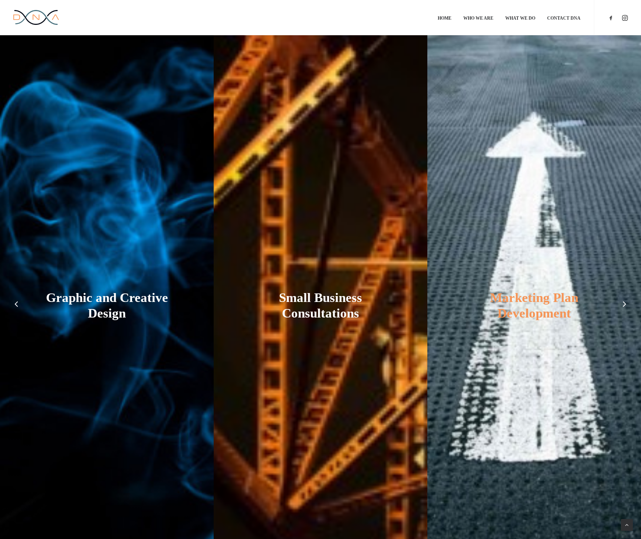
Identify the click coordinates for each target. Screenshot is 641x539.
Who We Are (478, 18)
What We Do (520, 18)
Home (444, 18)
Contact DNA (564, 18)
